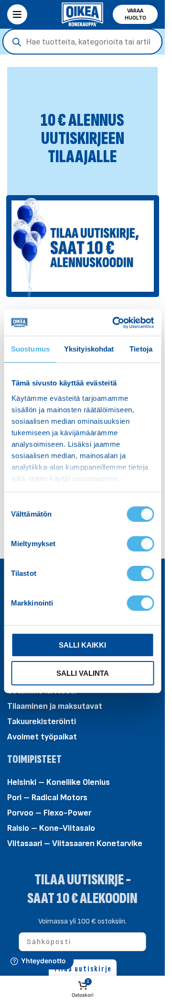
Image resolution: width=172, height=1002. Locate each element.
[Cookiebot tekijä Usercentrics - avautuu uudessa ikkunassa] (115, 323)
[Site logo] (83, 14)
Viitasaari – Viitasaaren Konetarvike (74, 843)
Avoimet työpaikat (42, 737)
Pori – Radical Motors (47, 798)
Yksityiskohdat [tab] (89, 349)
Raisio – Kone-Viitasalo (51, 828)
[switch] (140, 543)
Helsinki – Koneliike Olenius (58, 782)
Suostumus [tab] (30, 349)
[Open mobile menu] (17, 14)
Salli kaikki (82, 645)
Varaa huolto (135, 14)
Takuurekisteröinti (41, 721)
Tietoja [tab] (140, 349)
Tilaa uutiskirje (83, 969)
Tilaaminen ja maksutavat (54, 706)
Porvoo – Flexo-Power (49, 813)
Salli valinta (82, 673)
